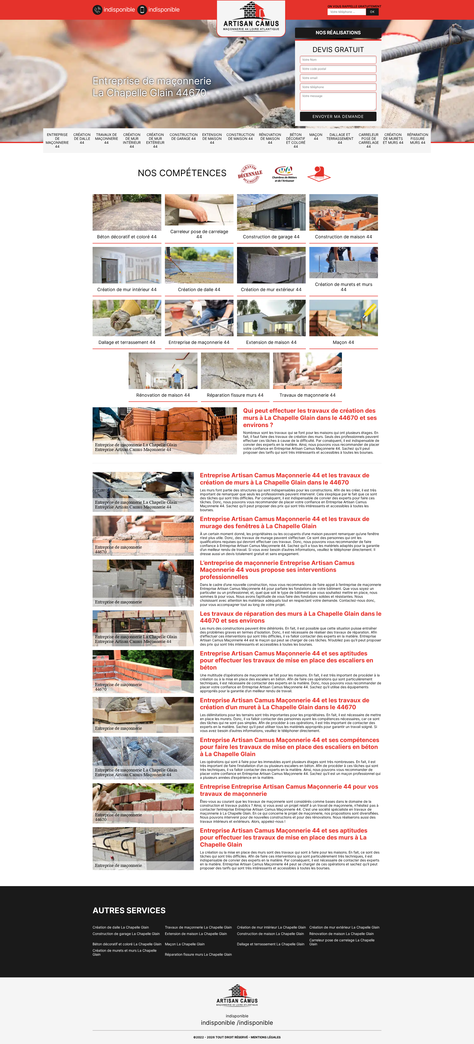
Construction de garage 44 (184, 136)
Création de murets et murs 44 (393, 138)
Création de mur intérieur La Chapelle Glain (271, 927)
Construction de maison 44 (240, 136)
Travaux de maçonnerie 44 (106, 138)
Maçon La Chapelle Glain (185, 944)
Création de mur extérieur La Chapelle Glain (344, 927)
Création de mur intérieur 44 (132, 140)
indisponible (119, 9)
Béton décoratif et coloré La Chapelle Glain (127, 944)
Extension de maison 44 (212, 138)
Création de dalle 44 (82, 138)
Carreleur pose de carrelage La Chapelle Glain (342, 942)
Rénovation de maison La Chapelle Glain (341, 934)
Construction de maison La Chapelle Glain (270, 934)
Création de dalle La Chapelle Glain (121, 927)
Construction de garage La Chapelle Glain (126, 934)
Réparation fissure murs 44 (417, 138)
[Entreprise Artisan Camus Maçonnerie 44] (251, 18)
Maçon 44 (315, 136)
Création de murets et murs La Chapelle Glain (125, 952)
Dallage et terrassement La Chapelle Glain (270, 944)
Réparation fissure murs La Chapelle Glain (198, 954)
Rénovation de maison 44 (270, 138)
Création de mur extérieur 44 (155, 140)
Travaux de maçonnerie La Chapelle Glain (198, 927)
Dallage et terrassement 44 (340, 138)
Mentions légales (266, 1037)
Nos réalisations (338, 33)
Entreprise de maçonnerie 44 (57, 140)
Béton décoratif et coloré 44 (295, 140)
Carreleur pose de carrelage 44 (369, 140)
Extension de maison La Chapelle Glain (196, 934)
